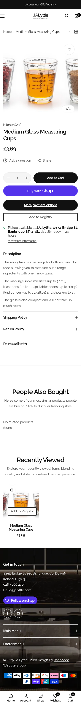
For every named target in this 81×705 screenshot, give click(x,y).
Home (7, 31)
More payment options (40, 205)
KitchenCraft (12, 125)
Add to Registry (40, 217)
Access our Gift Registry (40, 4)
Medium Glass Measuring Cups (21, 527)
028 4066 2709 (14, 584)
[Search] (66, 16)
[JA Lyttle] (40, 16)
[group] (40, 78)
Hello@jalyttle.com (17, 590)
